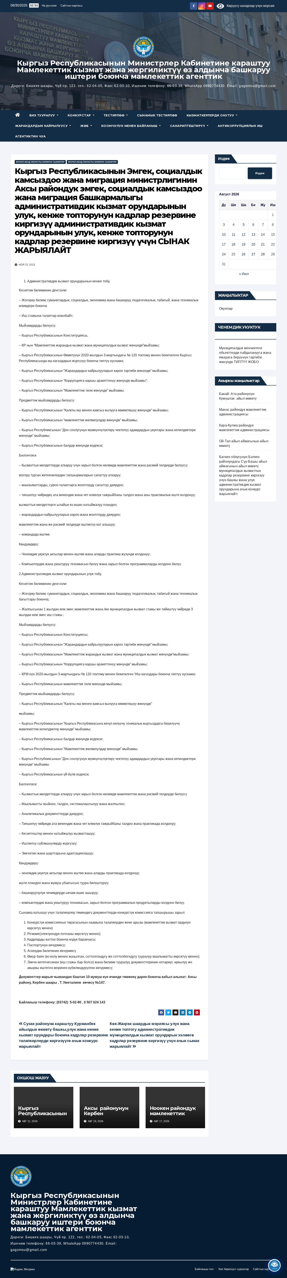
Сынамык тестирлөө (157, 115)
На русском (49, 5)
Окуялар (226, 308)
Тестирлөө (114, 115)
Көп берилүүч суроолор (234, 1269)
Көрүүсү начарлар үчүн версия (249, 6)
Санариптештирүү (188, 126)
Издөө (224, 159)
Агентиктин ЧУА (30, 136)
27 (253, 254)
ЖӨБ (85, 126)
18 (233, 244)
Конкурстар (80, 115)
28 (263, 254)
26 (243, 254)
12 (243, 234)
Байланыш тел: (204, 1269)
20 (253, 244)
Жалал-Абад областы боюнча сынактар (40, 162)
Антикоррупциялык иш (240, 126)
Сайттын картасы (71, 5)
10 (224, 234)
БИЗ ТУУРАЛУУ (42, 115)
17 (224, 244)
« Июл (244, 274)
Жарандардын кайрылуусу (42, 126)
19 (243, 244)
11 (233, 234)
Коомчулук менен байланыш (129, 126)
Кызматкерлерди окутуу (211, 115)
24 (224, 254)
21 (263, 244)
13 (253, 234)
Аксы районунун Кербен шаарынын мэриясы (106, 1116)
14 (263, 234)
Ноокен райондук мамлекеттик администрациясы (174, 1113)
